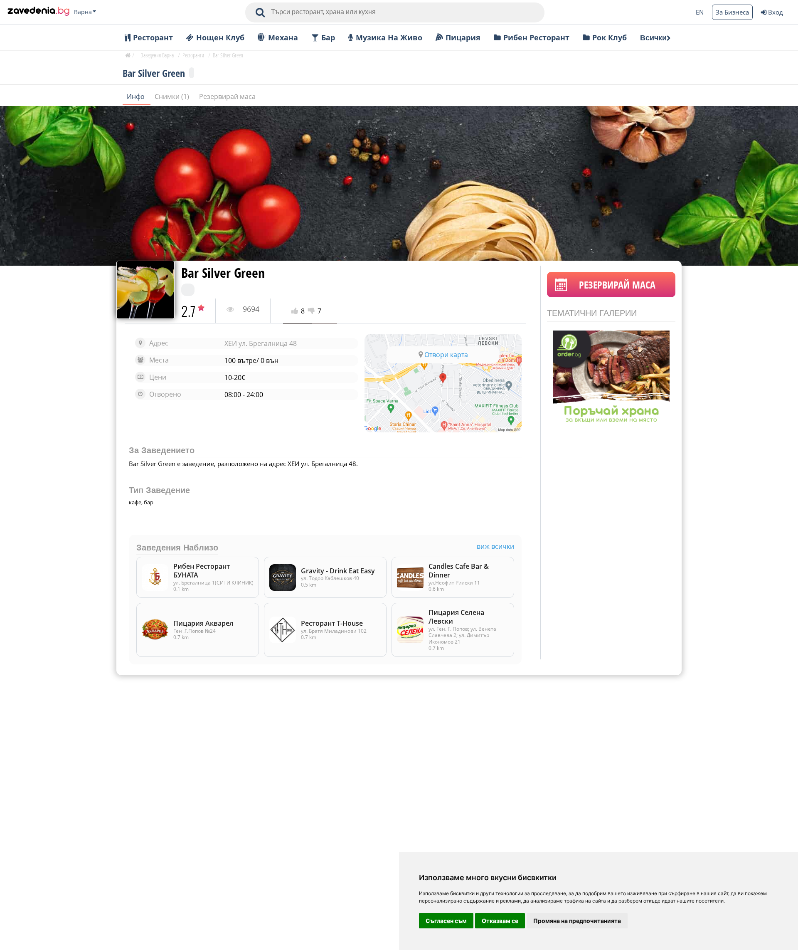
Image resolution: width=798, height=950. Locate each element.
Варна (83, 12)
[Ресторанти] (38, 12)
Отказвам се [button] (500, 920)
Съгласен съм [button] (446, 920)
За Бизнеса (732, 12)
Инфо (136, 96)
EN (700, 12)
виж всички (495, 546)
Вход (775, 12)
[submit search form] (260, 12)
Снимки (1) (173, 96)
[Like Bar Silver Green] (296, 311)
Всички (653, 38)
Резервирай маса (227, 96)
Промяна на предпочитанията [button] (577, 920)
